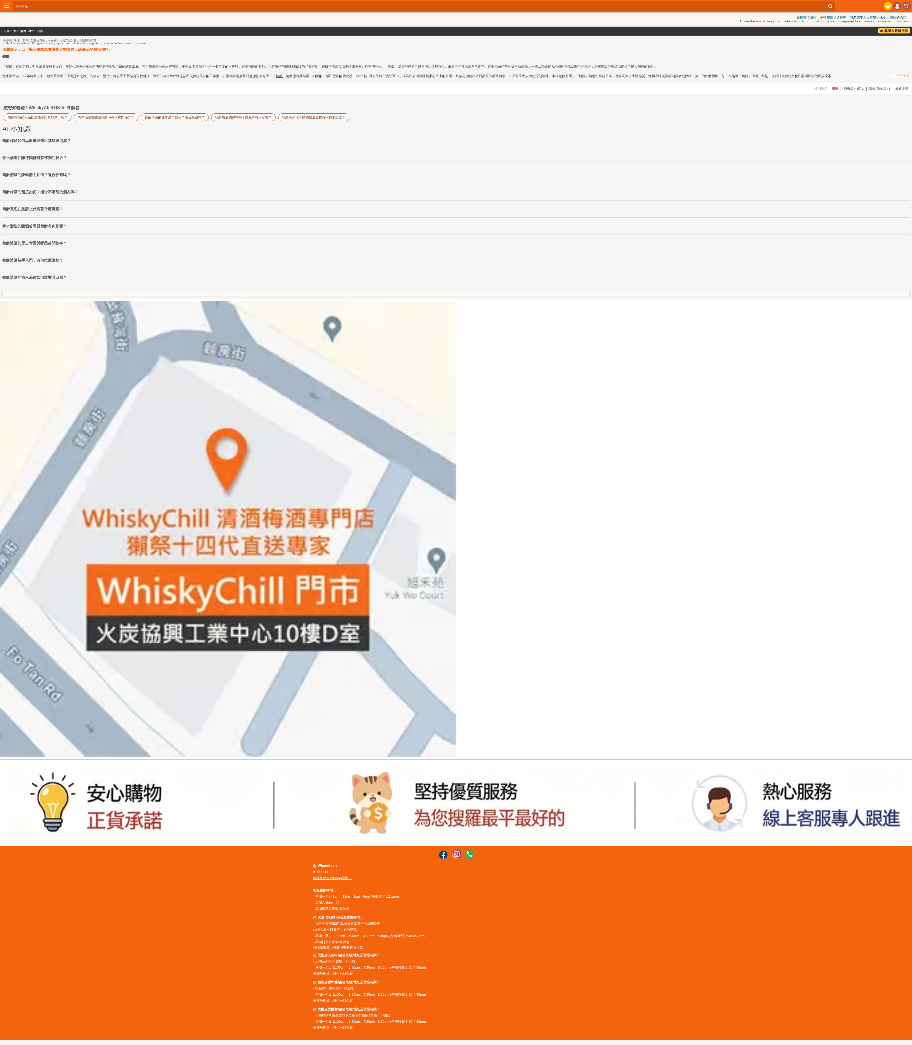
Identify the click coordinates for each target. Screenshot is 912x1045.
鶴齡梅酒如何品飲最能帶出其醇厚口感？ (37, 117)
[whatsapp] (469, 858)
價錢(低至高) (880, 88)
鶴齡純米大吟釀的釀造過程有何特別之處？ (313, 117)
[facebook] (443, 858)
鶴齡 (40, 31)
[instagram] (456, 858)
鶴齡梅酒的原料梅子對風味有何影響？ (243, 117)
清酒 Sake (26, 31)
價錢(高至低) (853, 88)
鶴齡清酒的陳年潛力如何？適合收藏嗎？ (175, 117)
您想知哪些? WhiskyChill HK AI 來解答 (42, 107)
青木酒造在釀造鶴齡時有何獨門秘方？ (106, 117)
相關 (835, 88)
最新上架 (901, 88)
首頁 (6, 31)
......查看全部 (900, 75)
